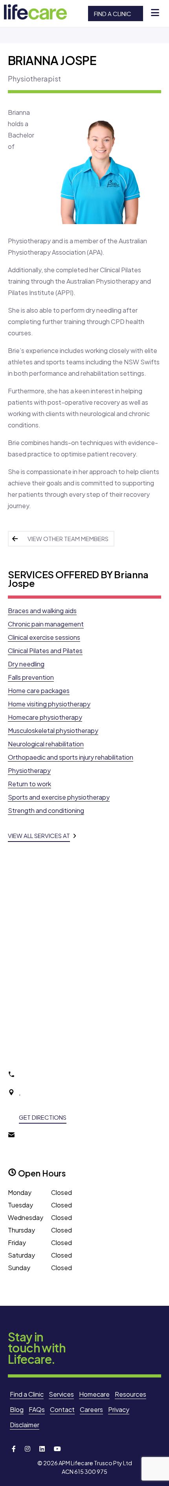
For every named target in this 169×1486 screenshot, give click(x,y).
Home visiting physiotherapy (49, 704)
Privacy (118, 1409)
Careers (91, 1409)
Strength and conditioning (46, 810)
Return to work (29, 784)
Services (61, 1394)
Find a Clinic (112, 13)
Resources (130, 1394)
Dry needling (26, 664)
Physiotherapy (29, 770)
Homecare (94, 1394)
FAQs (37, 1409)
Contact (62, 1409)
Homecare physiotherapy (45, 717)
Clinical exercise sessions (44, 637)
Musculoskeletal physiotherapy (53, 730)
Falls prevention (31, 677)
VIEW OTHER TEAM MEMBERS (68, 538)
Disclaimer (24, 1425)
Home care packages (39, 690)
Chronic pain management (46, 624)
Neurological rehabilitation (46, 744)
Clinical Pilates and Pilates (45, 650)
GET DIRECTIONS (42, 1117)
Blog (17, 1409)
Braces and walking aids (42, 610)
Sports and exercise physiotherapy (59, 797)
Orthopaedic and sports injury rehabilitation (70, 757)
